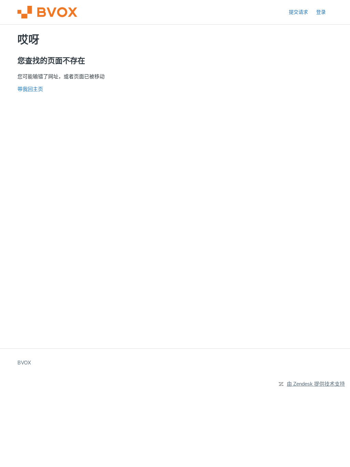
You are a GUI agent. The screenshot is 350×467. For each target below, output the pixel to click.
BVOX (24, 362)
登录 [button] (321, 12)
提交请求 (298, 12)
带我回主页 (30, 89)
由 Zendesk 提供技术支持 (316, 384)
